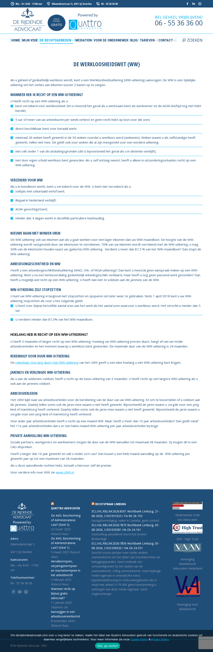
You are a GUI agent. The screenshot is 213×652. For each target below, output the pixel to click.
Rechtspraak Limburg (110, 504)
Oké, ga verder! (107, 645)
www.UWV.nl (65, 472)
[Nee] (208, 641)
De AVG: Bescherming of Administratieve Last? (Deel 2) (65, 520)
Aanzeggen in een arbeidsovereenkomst (65, 614)
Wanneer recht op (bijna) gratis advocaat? (63, 593)
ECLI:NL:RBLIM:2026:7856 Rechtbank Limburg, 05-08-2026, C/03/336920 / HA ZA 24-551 (125, 545)
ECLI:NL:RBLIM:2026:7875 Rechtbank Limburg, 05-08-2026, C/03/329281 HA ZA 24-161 (125, 527)
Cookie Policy (139, 639)
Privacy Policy (160, 639)
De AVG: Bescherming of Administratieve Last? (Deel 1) (65, 543)
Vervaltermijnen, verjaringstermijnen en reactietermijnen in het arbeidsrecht (65, 568)
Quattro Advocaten (65, 508)
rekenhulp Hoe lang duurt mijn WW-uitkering (46, 362)
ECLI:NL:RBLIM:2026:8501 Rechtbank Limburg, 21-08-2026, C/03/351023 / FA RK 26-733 (125, 513)
